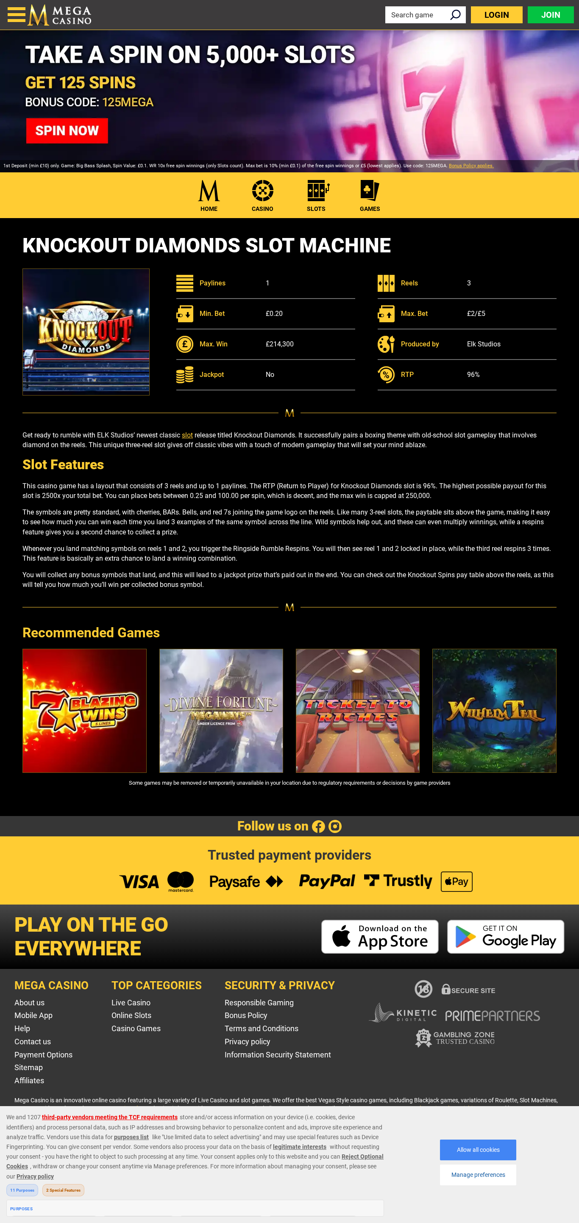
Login (496, 15)
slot (187, 435)
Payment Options (43, 1054)
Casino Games (136, 1028)
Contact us (32, 1041)
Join (550, 15)
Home (208, 208)
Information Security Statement (278, 1054)
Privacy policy (247, 1041)
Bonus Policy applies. (471, 166)
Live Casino (130, 1002)
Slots (316, 208)
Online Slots (131, 1015)
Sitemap (28, 1067)
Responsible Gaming (259, 1002)
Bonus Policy (246, 1015)
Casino (262, 208)
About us (29, 1002)
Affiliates (29, 1080)
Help (22, 1028)
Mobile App (33, 1015)
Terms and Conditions (261, 1028)
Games (370, 208)
